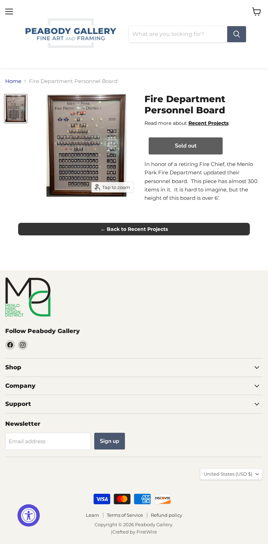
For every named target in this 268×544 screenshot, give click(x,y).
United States (228, 474)
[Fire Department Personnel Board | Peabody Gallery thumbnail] (16, 108)
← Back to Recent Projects (134, 229)
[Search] (236, 34)
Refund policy (166, 515)
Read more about (186, 123)
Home (13, 81)
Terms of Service (125, 515)
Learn (92, 515)
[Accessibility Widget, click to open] (28, 515)
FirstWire (146, 532)
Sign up (109, 441)
